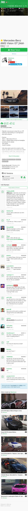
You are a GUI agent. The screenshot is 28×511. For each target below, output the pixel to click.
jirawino (9, 255)
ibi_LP (8, 220)
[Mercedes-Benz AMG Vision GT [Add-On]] (14, 97)
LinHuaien (9, 245)
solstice (9, 318)
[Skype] (9, 60)
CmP (8, 342)
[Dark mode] (24, 6)
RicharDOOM (10, 227)
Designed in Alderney (6, 504)
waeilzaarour (10, 285)
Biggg (8, 236)
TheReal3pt (10, 356)
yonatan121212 (11, 376)
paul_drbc (9, 297)
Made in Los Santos (5, 506)
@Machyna (9, 193)
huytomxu (9, 368)
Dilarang (14, 245)
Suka (14, 124)
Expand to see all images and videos (14, 119)
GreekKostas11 (11, 333)
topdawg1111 (10, 275)
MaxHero (9, 349)
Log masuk (14, 385)
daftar (20, 385)
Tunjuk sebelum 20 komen (14, 187)
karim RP (9, 309)
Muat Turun (15, 49)
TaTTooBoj (9, 325)
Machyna (11, 58)
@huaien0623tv (11, 320)
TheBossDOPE (10, 191)
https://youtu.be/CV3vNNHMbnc (15, 239)
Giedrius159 (10, 211)
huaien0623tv (10, 266)
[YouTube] (11, 60)
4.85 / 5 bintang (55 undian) (6, 127)
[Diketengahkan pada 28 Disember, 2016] (2, 40)
